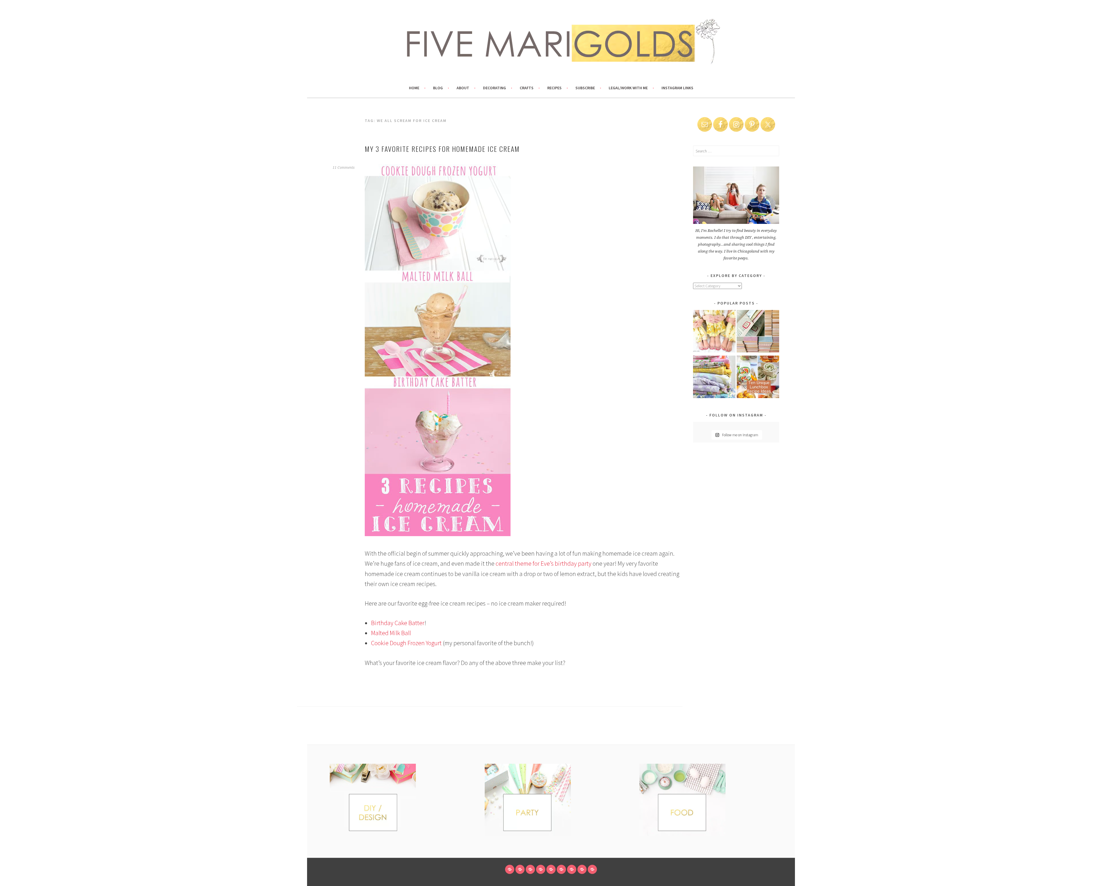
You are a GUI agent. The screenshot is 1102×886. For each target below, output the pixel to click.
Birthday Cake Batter (397, 623)
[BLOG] (520, 869)
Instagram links (677, 87)
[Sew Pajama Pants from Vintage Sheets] (714, 332)
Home (414, 87)
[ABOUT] (530, 869)
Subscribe (585, 87)
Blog (438, 87)
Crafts (526, 87)
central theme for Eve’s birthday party (543, 563)
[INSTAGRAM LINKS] (592, 869)
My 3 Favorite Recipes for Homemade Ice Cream (442, 149)
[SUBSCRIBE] (571, 869)
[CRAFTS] (551, 869)
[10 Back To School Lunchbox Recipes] (758, 378)
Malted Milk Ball (391, 633)
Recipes (554, 87)
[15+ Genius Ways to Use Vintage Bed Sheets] (714, 378)
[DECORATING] (540, 869)
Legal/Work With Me (628, 87)
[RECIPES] (561, 869)
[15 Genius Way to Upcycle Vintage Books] (758, 332)
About (463, 87)
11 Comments (344, 168)
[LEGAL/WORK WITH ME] (582, 869)
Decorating (494, 87)
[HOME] (509, 869)
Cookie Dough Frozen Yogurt (406, 643)
